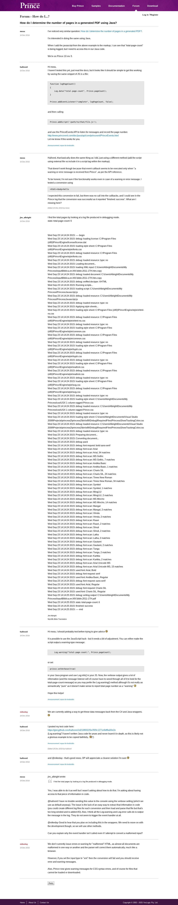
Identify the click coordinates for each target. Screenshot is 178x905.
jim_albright (25, 217)
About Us (32, 903)
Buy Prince (78, 6)
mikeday (24, 712)
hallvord (24, 67)
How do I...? (41, 16)
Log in (145, 15)
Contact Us (44, 903)
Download (152, 6)
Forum (136, 6)
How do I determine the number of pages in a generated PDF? (111, 31)
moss (22, 31)
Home (22, 903)
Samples (96, 6)
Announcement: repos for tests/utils (61, 145)
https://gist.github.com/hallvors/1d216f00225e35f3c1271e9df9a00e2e (82, 730)
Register (154, 15)
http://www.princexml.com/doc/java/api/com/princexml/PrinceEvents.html (83, 135)
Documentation (116, 6)
